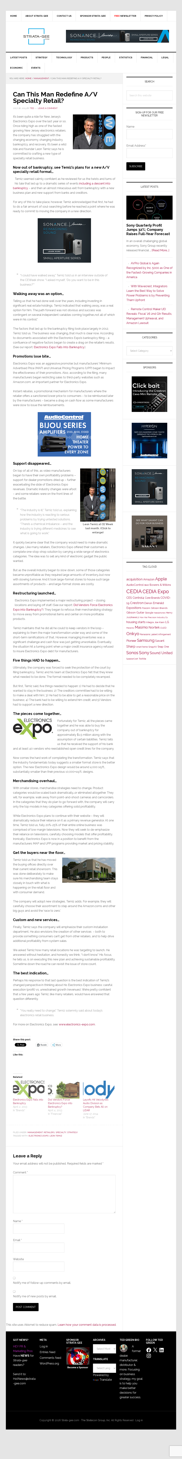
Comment (20, 1172)
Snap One (163, 646)
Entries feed (47, 1352)
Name (18, 1221)
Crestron (137, 603)
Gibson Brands (159, 608)
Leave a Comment (48, 108)
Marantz (130, 628)
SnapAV (152, 646)
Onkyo (132, 633)
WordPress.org (49, 1363)
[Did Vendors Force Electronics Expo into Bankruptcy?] (63, 1090)
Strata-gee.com (36, 36)
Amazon (148, 579)
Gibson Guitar (135, 612)
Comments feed (50, 1357)
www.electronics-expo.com (77, 1024)
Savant (159, 640)
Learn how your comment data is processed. (87, 1324)
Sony (144, 652)
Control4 (138, 597)
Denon (148, 603)
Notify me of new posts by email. (35, 1296)
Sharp (130, 646)
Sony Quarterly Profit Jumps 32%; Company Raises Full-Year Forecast (148, 229)
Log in (44, 1346)
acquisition (134, 579)
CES (129, 597)
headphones (159, 613)
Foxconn (146, 608)
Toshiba (142, 659)
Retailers (49, 1132)
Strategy (72, 1132)
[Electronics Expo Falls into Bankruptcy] (28, 1090)
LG (167, 622)
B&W (146, 585)
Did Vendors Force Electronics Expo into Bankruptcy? (60, 1103)
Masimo (141, 627)
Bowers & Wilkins (160, 584)
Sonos (132, 652)
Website (18, 1259)
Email (17, 1240)
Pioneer (131, 640)
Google (149, 612)
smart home (142, 647)
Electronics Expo (39, 1136)
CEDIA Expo (156, 591)
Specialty (61, 1132)
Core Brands (152, 597)
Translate (106, 1379)
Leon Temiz (56, 1136)
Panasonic (145, 634)
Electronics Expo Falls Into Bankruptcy (59, 347)
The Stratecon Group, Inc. (96, 1420)
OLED (163, 627)
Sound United (161, 653)
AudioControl (135, 584)
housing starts (136, 622)
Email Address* (136, 145)
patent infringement (161, 634)
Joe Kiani (159, 622)
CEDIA (134, 591)
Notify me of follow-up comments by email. (42, 1282)
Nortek (154, 627)
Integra (150, 622)
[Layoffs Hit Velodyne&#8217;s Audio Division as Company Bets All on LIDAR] (98, 1090)
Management (35, 1132)
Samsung (145, 640)
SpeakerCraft (132, 659)
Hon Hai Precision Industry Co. (154, 617)
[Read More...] (160, 250)
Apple (161, 578)
